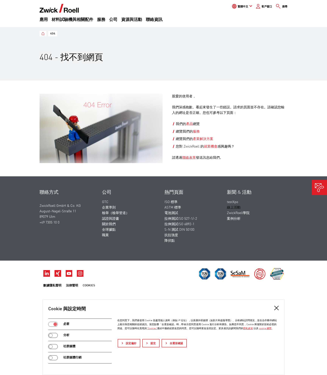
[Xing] (58, 275)
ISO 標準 (171, 202)
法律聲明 (72, 285)
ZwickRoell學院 (238, 213)
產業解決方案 (203, 139)
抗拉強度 (171, 235)
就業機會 (210, 146)
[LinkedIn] (47, 275)
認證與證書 (110, 218)
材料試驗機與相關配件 (72, 20)
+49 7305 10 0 (49, 222)
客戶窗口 (267, 6)
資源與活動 (131, 20)
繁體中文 (243, 6)
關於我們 (109, 224)
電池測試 (171, 213)
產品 (189, 124)
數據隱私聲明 (52, 285)
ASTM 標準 (172, 207)
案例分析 (234, 218)
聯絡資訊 (154, 20)
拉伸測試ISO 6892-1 (179, 224)
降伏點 (169, 240)
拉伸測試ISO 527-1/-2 (180, 218)
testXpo (232, 202)
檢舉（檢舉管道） (115, 213)
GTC (105, 202)
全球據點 (109, 229)
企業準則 (109, 207)
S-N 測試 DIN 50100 (179, 229)
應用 (44, 20)
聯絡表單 (189, 157)
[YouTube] (69, 275)
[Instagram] (80, 275)
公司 (113, 20)
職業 (105, 235)
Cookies (89, 285)
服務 (101, 20)
